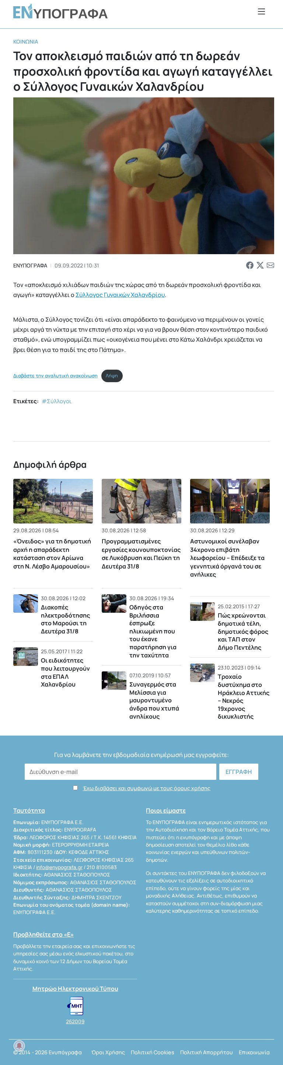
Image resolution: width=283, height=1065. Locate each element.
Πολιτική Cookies (152, 1052)
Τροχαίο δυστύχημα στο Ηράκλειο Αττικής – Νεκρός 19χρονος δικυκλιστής (243, 696)
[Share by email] (270, 265)
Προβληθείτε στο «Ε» (43, 934)
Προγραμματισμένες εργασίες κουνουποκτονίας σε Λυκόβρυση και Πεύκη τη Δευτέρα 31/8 (141, 553)
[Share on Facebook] (250, 265)
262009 (75, 1021)
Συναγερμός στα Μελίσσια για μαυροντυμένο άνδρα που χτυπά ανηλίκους (154, 700)
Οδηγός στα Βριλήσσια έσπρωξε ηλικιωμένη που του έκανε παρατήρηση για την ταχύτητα (153, 631)
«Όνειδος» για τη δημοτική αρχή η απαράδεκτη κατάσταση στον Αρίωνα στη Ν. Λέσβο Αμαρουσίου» (52, 553)
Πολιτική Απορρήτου (206, 1052)
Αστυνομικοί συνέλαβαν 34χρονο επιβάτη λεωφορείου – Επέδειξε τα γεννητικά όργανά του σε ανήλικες (227, 557)
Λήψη (112, 375)
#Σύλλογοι (56, 401)
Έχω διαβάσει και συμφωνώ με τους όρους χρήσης (146, 788)
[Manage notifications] (19, 1046)
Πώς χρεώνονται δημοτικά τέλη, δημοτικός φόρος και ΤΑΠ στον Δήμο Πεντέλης (243, 631)
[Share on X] (260, 265)
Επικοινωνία (254, 1052)
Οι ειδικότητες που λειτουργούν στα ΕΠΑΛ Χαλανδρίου (65, 672)
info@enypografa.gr (59, 867)
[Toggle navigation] (262, 11)
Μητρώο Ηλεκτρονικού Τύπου (75, 989)
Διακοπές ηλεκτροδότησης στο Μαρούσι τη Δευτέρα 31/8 (65, 619)
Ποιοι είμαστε (166, 810)
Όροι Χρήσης (108, 1052)
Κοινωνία (25, 41)
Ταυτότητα (29, 810)
